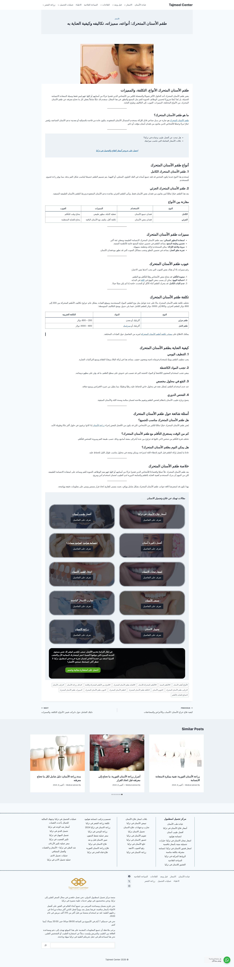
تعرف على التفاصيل (152, 520)
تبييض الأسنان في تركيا (136, 823)
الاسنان (75, 571)
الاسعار (173, 876)
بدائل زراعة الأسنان (74, 685)
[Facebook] (129, 876)
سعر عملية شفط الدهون (97, 835)
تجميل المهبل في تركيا (59, 835)
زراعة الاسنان (82, 629)
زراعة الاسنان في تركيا (136, 852)
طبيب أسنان (78, 514)
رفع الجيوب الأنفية (136, 848)
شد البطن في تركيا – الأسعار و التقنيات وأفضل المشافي (59, 849)
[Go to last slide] (199, 763)
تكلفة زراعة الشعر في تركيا (97, 823)
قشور (83, 571)
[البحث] (45, 945)
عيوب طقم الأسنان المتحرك (95, 690)
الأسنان (117, 19)
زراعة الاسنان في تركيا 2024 (97, 827)
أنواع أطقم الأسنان (180, 685)
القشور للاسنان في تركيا (175, 864)
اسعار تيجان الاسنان (152, 571)
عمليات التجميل (164, 881)
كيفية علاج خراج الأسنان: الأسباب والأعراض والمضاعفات (168, 710)
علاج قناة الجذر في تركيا (97, 852)
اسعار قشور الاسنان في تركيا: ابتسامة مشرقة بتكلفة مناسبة (175, 850)
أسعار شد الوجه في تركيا (59, 827)
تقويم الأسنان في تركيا (136, 835)
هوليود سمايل (74, 542)
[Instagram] (129, 886)
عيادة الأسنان (140, 5)
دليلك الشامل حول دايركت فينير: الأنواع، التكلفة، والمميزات (67, 710)
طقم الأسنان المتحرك (179, 120)
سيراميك (127, 326)
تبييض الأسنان (152, 600)
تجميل (156, 629)
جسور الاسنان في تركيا (136, 840)
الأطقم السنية (165, 685)
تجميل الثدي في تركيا (59, 831)
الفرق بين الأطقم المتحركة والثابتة (97, 685)
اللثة (143, 280)
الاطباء (79, 5)
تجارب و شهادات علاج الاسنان (136, 827)
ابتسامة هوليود (90, 542)
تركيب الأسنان (58, 685)
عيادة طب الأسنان (175, 824)
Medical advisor (191, 785)
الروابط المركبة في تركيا (175, 856)
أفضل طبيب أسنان (175, 832)
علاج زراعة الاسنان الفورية (97, 848)
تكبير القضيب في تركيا (58, 839)
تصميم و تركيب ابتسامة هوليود (97, 819)
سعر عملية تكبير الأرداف (58, 843)
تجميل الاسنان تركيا (136, 831)
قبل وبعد (164, 876)
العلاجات (154, 876)
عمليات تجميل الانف (59, 855)
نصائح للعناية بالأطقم (180, 695)
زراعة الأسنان (99, 425)
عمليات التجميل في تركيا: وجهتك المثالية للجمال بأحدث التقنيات (59, 821)
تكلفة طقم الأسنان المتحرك (139, 690)
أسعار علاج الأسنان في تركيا (175, 828)
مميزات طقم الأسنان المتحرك (71, 690)
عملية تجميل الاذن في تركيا (59, 859)
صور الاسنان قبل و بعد (97, 840)
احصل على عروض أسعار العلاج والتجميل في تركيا (117, 150)
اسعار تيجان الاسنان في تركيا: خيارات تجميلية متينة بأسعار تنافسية (175, 842)
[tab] (121, 794)
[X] (129, 881)
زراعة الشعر (150, 881)
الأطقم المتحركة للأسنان (147, 685)
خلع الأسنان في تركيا (136, 844)
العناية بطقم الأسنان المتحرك (124, 685)
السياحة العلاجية (91, 5)
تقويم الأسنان (158, 690)
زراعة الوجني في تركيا (97, 831)
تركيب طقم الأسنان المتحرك (177, 690)
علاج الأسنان (153, 514)
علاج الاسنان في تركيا (97, 844)
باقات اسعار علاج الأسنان (136, 819)
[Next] (34, 763)
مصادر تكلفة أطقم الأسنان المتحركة (156, 334)
